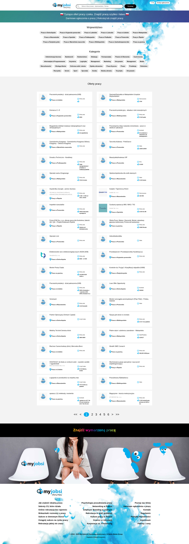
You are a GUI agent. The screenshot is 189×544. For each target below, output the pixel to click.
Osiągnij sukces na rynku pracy (53, 520)
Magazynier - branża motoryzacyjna (121, 393)
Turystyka (119, 71)
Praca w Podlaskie (105, 37)
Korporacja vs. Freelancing (99, 523)
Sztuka (94, 71)
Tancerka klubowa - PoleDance (120, 142)
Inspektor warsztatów (57, 204)
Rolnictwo (143, 66)
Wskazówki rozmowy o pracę (52, 513)
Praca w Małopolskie (140, 32)
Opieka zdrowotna (96, 66)
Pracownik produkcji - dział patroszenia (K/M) (65, 94)
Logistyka (83, 61)
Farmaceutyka (106, 57)
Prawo (123, 66)
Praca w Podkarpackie (87, 37)
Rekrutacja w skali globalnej (99, 513)
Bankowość (69, 57)
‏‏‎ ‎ (152, 3)
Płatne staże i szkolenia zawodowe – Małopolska (126, 330)
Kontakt (147, 510)
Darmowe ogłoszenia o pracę (137, 506)
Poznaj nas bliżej (143, 503)
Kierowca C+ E (55, 110)
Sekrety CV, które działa (49, 506)
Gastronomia (138, 57)
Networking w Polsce (102, 506)
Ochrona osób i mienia (78, 66)
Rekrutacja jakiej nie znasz (50, 523)
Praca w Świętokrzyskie (51, 42)
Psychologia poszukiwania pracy (97, 503)
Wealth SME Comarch (117, 346)
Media (142, 61)
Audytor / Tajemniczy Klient (118, 189)
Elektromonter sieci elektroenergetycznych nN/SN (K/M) (69, 252)
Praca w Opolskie (69, 37)
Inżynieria (72, 61)
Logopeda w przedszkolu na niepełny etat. (64, 378)
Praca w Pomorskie (122, 37)
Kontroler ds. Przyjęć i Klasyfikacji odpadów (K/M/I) (127, 267)
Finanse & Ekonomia (122, 57)
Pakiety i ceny (144, 523)
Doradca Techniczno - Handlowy (61, 157)
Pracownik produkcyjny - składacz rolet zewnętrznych (128, 110)
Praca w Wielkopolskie (97, 42)
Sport (75, 71)
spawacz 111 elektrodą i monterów (62, 393)
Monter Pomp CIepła (57, 267)
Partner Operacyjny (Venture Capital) (62, 315)
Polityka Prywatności (141, 517)
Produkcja (132, 66)
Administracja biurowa (53, 57)
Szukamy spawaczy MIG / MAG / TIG (122, 204)
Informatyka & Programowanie (54, 61)
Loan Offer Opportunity (117, 283)
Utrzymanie (119, 61)
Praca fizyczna (112, 66)
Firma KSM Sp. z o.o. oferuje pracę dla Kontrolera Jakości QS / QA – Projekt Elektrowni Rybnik (70, 221)
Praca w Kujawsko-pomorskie (70, 32)
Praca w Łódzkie (123, 32)
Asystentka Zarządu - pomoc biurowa (62, 189)
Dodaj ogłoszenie (163, 3)
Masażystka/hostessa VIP (118, 157)
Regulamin (146, 513)
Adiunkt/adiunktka (115, 236)
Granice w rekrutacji (102, 520)
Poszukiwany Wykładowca (118, 378)
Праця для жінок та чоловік (119, 315)
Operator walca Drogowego (59, 173)
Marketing (107, 61)
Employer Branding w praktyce (97, 510)
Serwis (67, 71)
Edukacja (94, 57)
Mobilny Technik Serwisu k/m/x (60, 330)
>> (117, 414)
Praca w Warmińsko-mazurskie (74, 42)
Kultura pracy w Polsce (101, 517)
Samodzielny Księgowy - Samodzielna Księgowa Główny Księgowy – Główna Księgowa (70, 142)
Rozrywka (57, 71)
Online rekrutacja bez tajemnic (52, 510)
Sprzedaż (85, 71)
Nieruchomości (46, 66)
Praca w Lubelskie (90, 32)
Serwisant (53, 299)
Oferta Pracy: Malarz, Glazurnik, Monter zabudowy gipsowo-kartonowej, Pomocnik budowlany (126, 221)
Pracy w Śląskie (138, 37)
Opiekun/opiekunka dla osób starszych (122, 173)
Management (95, 61)
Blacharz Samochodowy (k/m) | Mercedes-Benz (66, 346)
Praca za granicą (139, 42)
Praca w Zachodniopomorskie (119, 42)
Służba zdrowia (106, 71)
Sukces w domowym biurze (51, 517)
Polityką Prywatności (99, 537)
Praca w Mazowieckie (51, 37)
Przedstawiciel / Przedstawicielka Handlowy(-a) (126, 252)
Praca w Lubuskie (107, 32)
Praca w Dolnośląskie (48, 32)
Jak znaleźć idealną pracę (50, 503)
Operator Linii (54, 236)
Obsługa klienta (60, 66)
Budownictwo (82, 57)
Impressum (145, 520)
